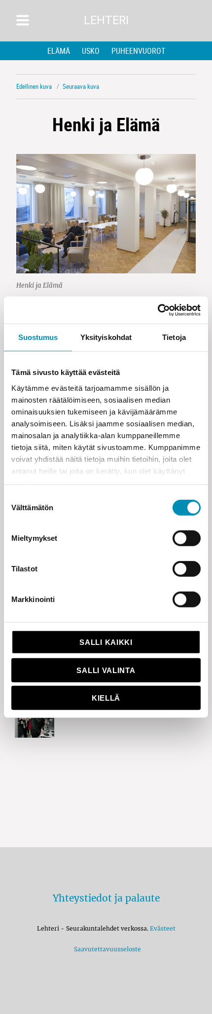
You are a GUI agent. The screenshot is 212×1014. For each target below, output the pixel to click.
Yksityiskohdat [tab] (106, 337)
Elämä (58, 50)
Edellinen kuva (34, 86)
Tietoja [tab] (174, 337)
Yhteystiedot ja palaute (106, 898)
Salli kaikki (105, 642)
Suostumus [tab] (38, 337)
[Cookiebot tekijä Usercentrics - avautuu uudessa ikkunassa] (157, 309)
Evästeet (163, 928)
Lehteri (106, 20)
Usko (91, 50)
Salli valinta (105, 670)
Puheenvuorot (138, 50)
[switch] (187, 538)
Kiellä (106, 698)
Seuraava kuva (81, 86)
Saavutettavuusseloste (106, 949)
